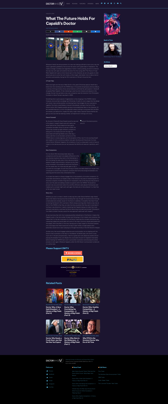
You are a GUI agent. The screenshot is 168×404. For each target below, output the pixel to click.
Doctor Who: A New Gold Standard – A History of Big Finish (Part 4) (53, 310)
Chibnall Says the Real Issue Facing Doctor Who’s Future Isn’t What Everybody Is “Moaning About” (83, 391)
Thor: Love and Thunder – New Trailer (108, 383)
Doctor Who (50, 28)
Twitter (51, 377)
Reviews (74, 3)
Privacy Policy (87, 359)
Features (82, 3)
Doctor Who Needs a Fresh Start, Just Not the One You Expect (54, 340)
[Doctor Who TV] (55, 5)
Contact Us (73, 359)
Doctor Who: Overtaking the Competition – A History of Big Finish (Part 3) (72, 311)
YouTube (51, 387)
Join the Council (73, 275)
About (92, 359)
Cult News (103, 367)
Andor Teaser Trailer (103, 380)
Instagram (51, 384)
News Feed (77, 367)
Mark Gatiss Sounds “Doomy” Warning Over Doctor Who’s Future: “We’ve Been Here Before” (83, 373)
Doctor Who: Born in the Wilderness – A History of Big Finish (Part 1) (72, 341)
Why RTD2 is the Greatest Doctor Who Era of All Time (91, 340)
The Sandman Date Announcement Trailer (109, 374)
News (68, 3)
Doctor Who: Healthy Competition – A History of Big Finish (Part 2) (91, 310)
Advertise (68, 359)
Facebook (51, 374)
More (97, 3)
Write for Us (80, 359)
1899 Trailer (101, 377)
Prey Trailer (101, 371)
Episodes (90, 3)
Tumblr (51, 380)
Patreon (51, 371)
